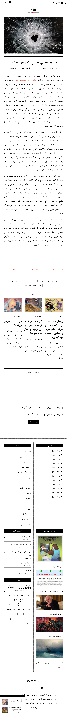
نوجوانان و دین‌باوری (57, 566)
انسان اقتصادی (25, 451)
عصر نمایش (9, 609)
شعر (29, 509)
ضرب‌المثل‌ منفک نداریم (18, 269)
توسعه (29, 477)
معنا (30, 285)
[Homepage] (59, 2)
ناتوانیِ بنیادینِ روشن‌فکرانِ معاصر (36, 269)
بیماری (14, 595)
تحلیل (38, 281)
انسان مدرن (16, 590)
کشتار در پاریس (37, 285)
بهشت (17, 595)
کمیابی (28, 623)
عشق (14, 609)
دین (17, 604)
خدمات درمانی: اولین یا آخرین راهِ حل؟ (23, 573)
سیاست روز (26, 504)
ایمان (29, 595)
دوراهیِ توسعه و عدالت (58, 269)
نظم (26, 285)
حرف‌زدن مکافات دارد (56, 614)
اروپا (16, 586)
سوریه (23, 281)
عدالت (18, 281)
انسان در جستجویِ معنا (25, 80)
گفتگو (23, 623)
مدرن (25, 614)
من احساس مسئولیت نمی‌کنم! (25, 547)
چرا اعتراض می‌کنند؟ (13, 323)
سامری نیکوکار (28, 558)
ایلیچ (5, 590)
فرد (29, 614)
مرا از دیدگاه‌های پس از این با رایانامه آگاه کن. (40, 407)
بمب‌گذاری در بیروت (48, 281)
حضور (28, 493)
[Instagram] (56, 2)
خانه (9, 600)
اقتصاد (28, 590)
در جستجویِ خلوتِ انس (56, 636)
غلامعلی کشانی (26, 536)
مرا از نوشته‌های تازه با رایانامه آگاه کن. (43, 414)
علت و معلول (10, 281)
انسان (57, 281)
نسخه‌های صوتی (25, 519)
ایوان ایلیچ (23, 595)
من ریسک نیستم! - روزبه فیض (21, 544)
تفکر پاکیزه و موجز (24, 472)
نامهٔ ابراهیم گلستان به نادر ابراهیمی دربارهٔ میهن (22, 566)
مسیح (6, 614)
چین (9, 619)
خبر (29, 604)
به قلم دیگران (26, 462)
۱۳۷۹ (58, 451)
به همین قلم (26, 467)
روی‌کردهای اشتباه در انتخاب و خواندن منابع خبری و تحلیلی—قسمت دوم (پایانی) (54, 329)
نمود (20, 619)
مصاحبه (28, 619)
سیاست (28, 609)
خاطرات (28, 498)
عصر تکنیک (26, 514)
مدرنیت (20, 613)
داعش (28, 281)
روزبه (10, 68)
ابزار (23, 586)
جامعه (18, 599)
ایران (10, 590)
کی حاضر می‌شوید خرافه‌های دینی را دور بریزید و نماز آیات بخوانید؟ (33, 327)
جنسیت (28, 483)
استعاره (11, 585)
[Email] (62, 2)
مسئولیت (11, 614)
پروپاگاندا (13, 619)
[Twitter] (53, 2)
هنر (17, 619)
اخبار (19, 586)
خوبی (21, 605)
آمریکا (28, 585)
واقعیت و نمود (26, 68)
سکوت (9, 604)
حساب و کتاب (25, 488)
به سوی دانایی (25, 456)
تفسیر (33, 281)
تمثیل (29, 600)
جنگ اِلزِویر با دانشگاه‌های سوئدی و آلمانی (50, 591)
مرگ (15, 614)
